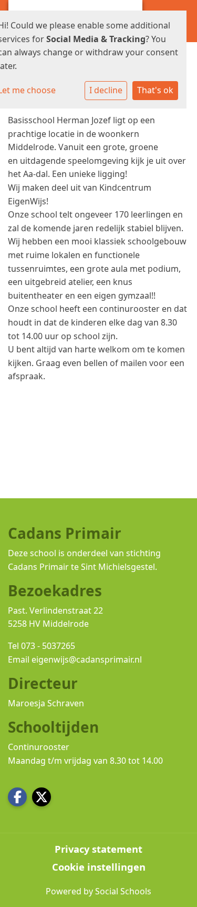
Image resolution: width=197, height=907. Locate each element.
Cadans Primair (38, 567)
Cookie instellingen (99, 867)
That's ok (155, 90)
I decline (105, 90)
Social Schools (123, 891)
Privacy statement (98, 849)
